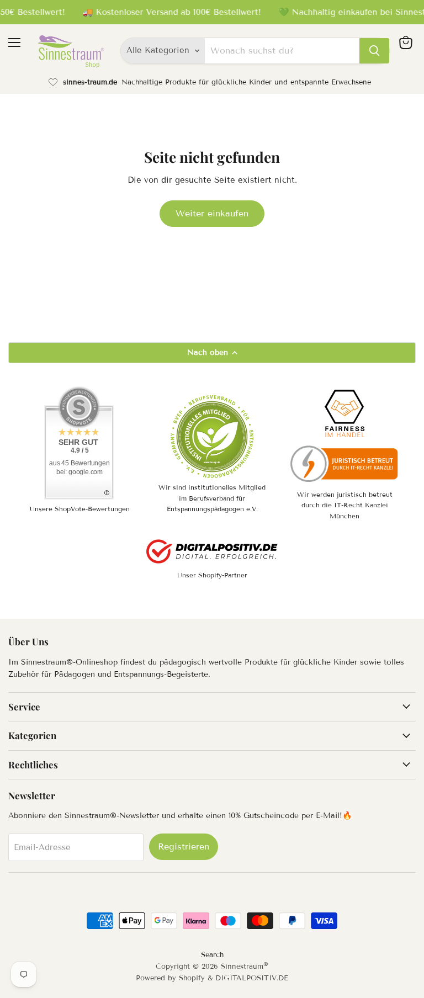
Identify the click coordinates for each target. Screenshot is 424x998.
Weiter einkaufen (212, 213)
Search (212, 955)
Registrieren (183, 846)
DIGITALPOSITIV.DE (251, 978)
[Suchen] (374, 50)
